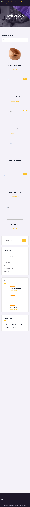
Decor (7, 324)
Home (5, 18)
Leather (5, 266)
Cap (5, 260)
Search (24, 240)
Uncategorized (7, 269)
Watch (5, 271)
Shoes (7, 328)
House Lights (7, 263)
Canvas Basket (7, 257)
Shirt (21, 324)
